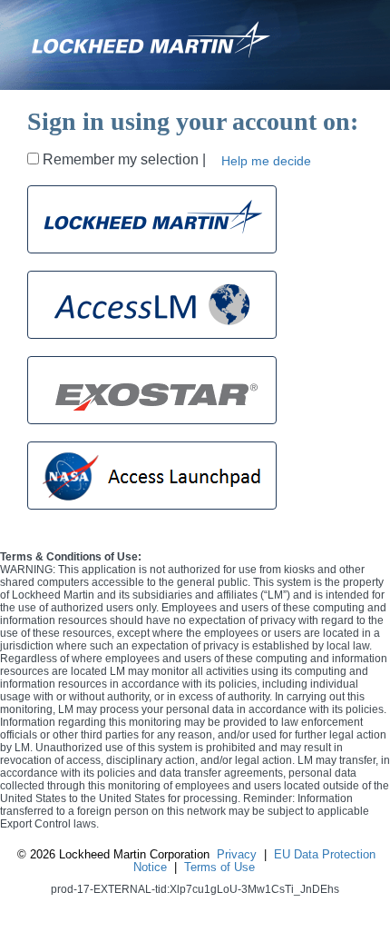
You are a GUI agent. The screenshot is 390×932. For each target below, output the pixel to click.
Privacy (237, 854)
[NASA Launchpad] (152, 475)
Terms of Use (219, 867)
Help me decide (266, 161)
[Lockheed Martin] (152, 219)
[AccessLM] (152, 305)
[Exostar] (152, 390)
